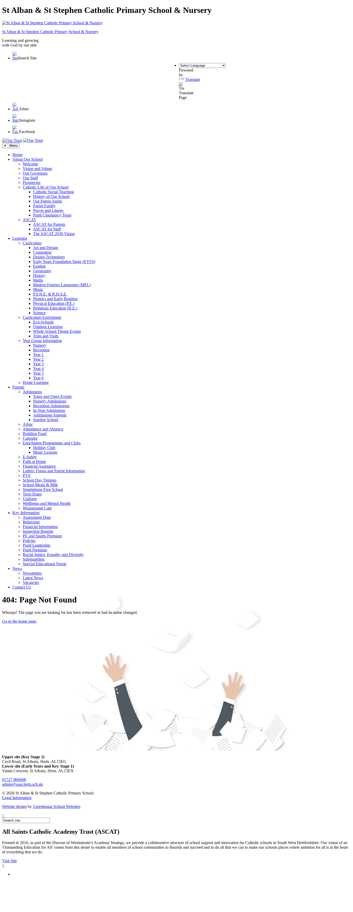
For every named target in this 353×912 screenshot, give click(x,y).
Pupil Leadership (36, 545)
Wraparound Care (37, 508)
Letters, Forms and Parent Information (54, 471)
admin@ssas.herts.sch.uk (22, 784)
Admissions (32, 392)
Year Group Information (42, 340)
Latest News (33, 578)
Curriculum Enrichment (42, 317)
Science (39, 313)
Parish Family (44, 206)
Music (38, 289)
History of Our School (51, 196)
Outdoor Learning (48, 326)
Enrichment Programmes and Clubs (52, 443)
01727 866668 (14, 779)
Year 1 (38, 354)
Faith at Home (34, 461)
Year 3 (38, 364)
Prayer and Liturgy (48, 210)
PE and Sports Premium (42, 536)
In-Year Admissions (49, 410)
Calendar (30, 438)
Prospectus (31, 182)
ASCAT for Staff (47, 229)
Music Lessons (45, 452)
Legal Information (17, 797)
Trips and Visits (45, 336)
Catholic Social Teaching (53, 192)
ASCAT (29, 220)
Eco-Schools (43, 322)
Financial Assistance (39, 466)
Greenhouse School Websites (56, 806)
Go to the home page (19, 621)
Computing (42, 252)
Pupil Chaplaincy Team (52, 215)
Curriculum (32, 243)
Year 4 (38, 368)
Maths (38, 280)
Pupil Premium (35, 550)
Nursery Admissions (49, 401)
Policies (29, 540)
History (39, 275)
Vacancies (31, 582)
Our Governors (35, 173)
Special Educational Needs (44, 564)
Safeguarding (33, 559)
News (17, 568)
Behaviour (31, 522)
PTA (26, 475)
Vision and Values (37, 168)
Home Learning (36, 382)
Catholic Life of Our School (45, 187)
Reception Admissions (51, 406)
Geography (42, 271)
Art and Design (45, 247)
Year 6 (38, 378)
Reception (41, 350)
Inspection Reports (38, 531)
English (39, 266)
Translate (192, 79)
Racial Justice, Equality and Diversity (53, 554)
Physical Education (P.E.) (53, 303)
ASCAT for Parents (49, 224)
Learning (19, 238)
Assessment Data (37, 517)
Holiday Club (44, 447)
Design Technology (49, 257)
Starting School (45, 420)
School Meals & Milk (40, 485)
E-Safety (30, 457)
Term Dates (32, 494)
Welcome (30, 164)
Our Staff (30, 178)
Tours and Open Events (52, 396)
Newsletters (32, 573)
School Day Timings (39, 480)
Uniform (30, 499)
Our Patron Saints (47, 201)
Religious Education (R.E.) (55, 308)
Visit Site (9, 861)
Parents (18, 387)
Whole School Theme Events (57, 331)
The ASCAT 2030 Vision (54, 233)
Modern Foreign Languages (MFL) (62, 285)
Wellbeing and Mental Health (47, 503)
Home (17, 154)
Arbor (28, 424)
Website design (14, 806)
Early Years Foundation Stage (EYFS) (64, 261)
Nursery (39, 345)
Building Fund (35, 433)
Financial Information (40, 526)
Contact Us (21, 587)
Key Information (26, 513)
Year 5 (38, 373)
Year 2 (38, 359)
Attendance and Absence (43, 429)
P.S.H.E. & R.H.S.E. (50, 294)
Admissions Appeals (49, 415)
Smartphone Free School (43, 489)
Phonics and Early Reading (55, 299)
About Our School (27, 159)
